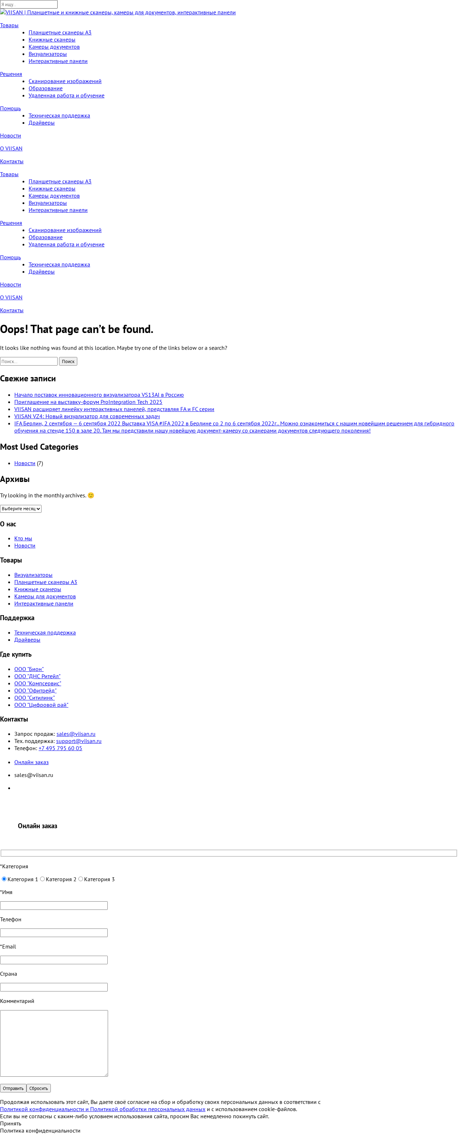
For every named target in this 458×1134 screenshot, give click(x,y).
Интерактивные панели (58, 60)
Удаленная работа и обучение (66, 95)
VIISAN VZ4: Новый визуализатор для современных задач (87, 416)
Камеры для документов (45, 596)
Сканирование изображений (65, 81)
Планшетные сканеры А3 (45, 581)
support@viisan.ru (79, 740)
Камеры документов (54, 46)
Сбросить (38, 1088)
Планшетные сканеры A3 (60, 32)
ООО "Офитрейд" (35, 690)
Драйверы (42, 122)
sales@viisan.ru (76, 733)
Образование (46, 88)
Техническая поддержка (59, 115)
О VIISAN (11, 148)
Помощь (10, 108)
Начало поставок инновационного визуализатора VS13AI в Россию (99, 394)
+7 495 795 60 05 (60, 748)
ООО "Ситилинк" (34, 697)
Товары (9, 25)
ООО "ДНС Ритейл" (37, 676)
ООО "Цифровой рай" (41, 704)
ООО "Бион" (29, 668)
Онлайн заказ (31, 762)
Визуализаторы (48, 53)
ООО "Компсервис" (37, 683)
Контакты (12, 161)
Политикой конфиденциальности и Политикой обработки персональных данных (102, 1109)
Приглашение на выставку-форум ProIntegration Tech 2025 (88, 401)
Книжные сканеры (52, 39)
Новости (10, 135)
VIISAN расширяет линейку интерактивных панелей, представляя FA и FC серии (114, 408)
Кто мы (23, 538)
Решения (11, 73)
